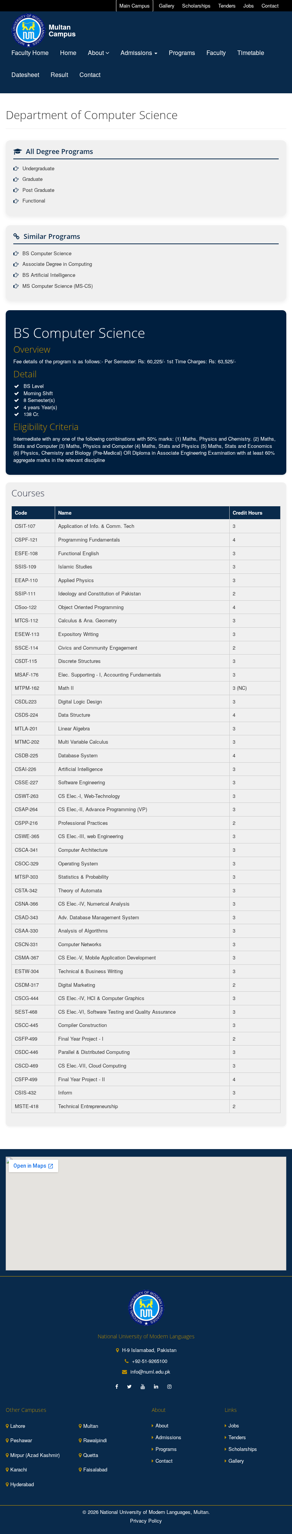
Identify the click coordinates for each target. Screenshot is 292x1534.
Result (59, 74)
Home (68, 52)
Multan (90, 1426)
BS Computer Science (46, 253)
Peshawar (21, 1440)
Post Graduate (38, 190)
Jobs (248, 5)
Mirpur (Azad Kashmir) (35, 1455)
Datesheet (25, 74)
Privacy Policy (146, 1520)
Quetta (90, 1455)
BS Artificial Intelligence (48, 275)
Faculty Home (30, 52)
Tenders (227, 5)
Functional (33, 200)
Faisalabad (95, 1469)
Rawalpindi (95, 1440)
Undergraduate (38, 168)
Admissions (137, 52)
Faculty (216, 52)
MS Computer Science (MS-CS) (57, 286)
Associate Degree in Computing (57, 264)
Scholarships (196, 5)
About (96, 52)
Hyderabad (22, 1484)
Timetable (250, 52)
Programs (182, 52)
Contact (270, 5)
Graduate (32, 179)
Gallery (167, 5)
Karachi (18, 1469)
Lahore (17, 1426)
